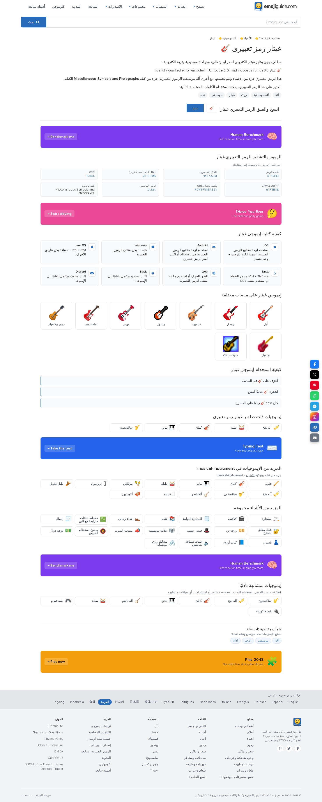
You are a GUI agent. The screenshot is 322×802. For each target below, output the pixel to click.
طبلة (237, 428)
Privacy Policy (53, 739)
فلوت (271, 484)
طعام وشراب (245, 770)
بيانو (168, 428)
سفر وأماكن (246, 751)
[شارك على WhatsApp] (314, 395)
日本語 (134, 702)
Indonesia (77, 702)
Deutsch (260, 702)
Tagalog (58, 702)
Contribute (55, 726)
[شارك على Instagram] (314, 416)
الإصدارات (113, 7)
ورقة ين (235, 531)
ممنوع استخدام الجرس (92, 531)
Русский (168, 702)
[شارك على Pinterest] (314, 385)
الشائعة (93, 7)
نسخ (195, 108)
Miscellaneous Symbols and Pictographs (75, 191)
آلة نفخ (271, 428)
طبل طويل (60, 484)
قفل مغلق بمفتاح (268, 531)
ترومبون (98, 484)
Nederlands (208, 702)
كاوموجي (58, 7)
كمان (203, 428)
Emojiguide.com (269, 38)
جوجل (154, 732)
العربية (105, 702)
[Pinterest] (280, 748)
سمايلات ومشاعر (195, 758)
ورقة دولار (60, 531)
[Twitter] (288, 748)
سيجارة (270, 519)
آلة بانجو (200, 494)
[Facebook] (297, 748)
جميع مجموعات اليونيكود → (237, 777)
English (294, 702)
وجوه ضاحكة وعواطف (239, 758)
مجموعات (137, 7)
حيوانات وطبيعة (244, 764)
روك (244, 95)
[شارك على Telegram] (314, 406)
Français (243, 702)
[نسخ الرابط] (314, 427)
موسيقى (216, 95)
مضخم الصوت (127, 531)
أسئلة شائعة (36, 7)
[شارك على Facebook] (314, 364)
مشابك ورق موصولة (163, 543)
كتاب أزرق (233, 542)
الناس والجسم (197, 726)
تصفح (198, 7)
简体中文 (151, 702)
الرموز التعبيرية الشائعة (96, 751)
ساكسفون (130, 428)
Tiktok (154, 770)
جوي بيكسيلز (150, 764)
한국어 (119, 702)
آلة (277, 640)
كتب (168, 519)
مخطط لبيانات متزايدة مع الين (92, 519)
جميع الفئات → (197, 777)
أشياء (250, 739)
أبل (156, 726)
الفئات (180, 7)
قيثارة (169, 494)
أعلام (250, 732)
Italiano (226, 702)
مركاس (131, 484)
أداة (235, 640)
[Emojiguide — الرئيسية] (297, 722)
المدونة (76, 7)
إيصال (63, 519)
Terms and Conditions (48, 732)
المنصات (160, 7)
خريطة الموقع (43, 795)
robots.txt (26, 795)
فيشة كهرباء (267, 611)
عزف (248, 640)
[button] (253, 174)
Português (187, 702)
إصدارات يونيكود (100, 745)
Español (277, 702)
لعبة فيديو (61, 601)
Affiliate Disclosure (50, 745)
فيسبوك (153, 739)
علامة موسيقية (162, 531)
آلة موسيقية (229, 38)
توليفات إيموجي (101, 726)
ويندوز (154, 745)
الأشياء (248, 38)
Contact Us (55, 758)
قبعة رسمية (198, 531)
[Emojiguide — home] (275, 6)
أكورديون (130, 494)
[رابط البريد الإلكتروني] (314, 437)
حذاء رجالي (129, 519)
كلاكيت (236, 519)
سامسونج (152, 758)
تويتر (155, 751)
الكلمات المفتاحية (99, 732)
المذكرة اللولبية (196, 519)
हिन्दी (92, 702)
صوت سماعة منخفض (197, 543)
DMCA (58, 751)
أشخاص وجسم (244, 726)
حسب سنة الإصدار (99, 739)
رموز (250, 745)
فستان (271, 542)
